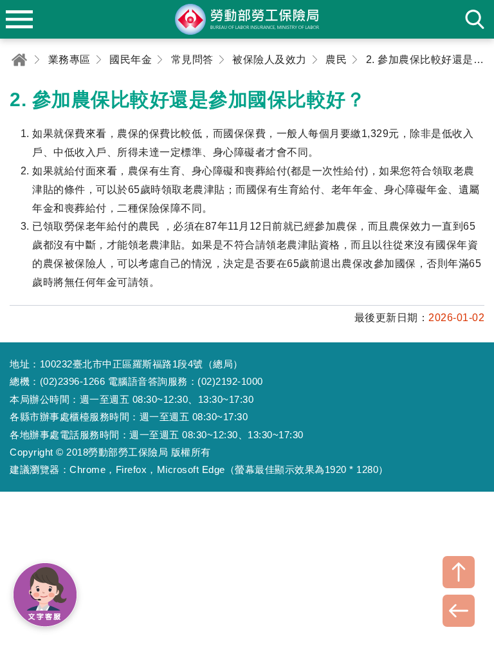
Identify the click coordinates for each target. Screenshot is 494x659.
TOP (459, 572)
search (474, 19)
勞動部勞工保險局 (247, 19)
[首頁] (19, 59)
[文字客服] (45, 594)
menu (19, 19)
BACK (459, 611)
